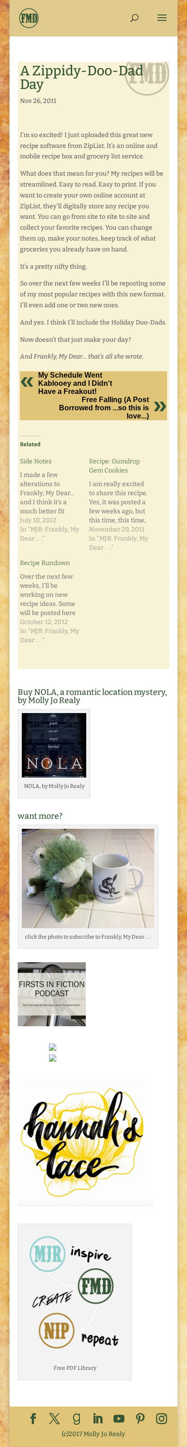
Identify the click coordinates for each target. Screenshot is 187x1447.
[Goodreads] (77, 1419)
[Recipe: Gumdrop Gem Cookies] (123, 504)
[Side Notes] (54, 500)
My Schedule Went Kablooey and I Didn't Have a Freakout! (75, 383)
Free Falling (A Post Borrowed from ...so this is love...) (104, 408)
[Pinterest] (140, 1419)
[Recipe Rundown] (54, 602)
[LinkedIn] (97, 1419)
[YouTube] (118, 1419)
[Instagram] (161, 1419)
